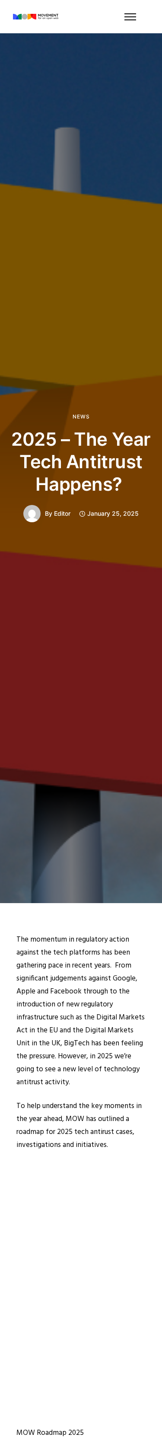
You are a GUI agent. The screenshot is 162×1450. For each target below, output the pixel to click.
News (81, 416)
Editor (62, 514)
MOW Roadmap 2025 (50, 1433)
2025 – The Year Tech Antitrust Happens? (81, 461)
